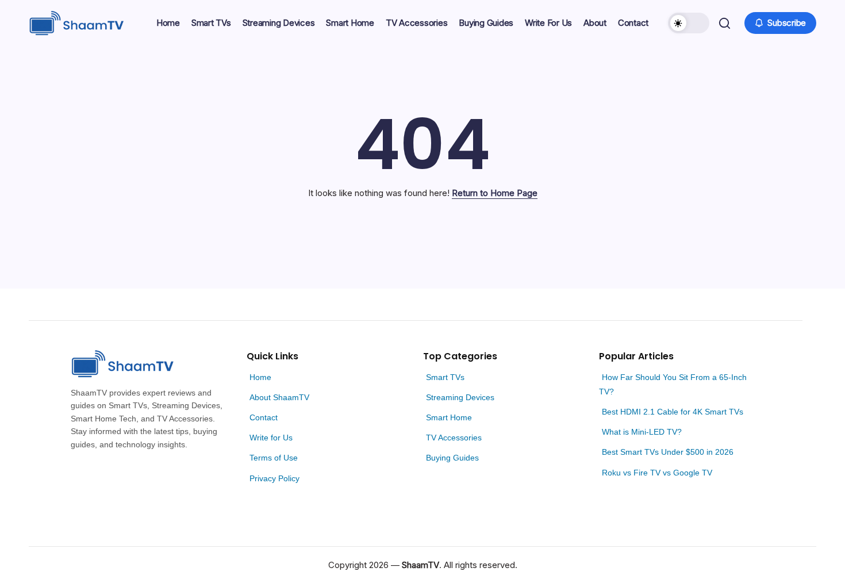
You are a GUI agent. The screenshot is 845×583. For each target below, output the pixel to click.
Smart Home (449, 417)
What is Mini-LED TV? (642, 431)
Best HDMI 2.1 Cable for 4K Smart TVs (672, 411)
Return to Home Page (494, 192)
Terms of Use (273, 457)
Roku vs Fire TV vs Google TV (657, 472)
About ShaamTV (279, 397)
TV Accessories (454, 437)
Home (260, 377)
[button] (688, 23)
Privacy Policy (274, 478)
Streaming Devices (460, 397)
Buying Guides (452, 457)
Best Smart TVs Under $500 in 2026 (667, 452)
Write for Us (271, 437)
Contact (263, 417)
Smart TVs (445, 377)
